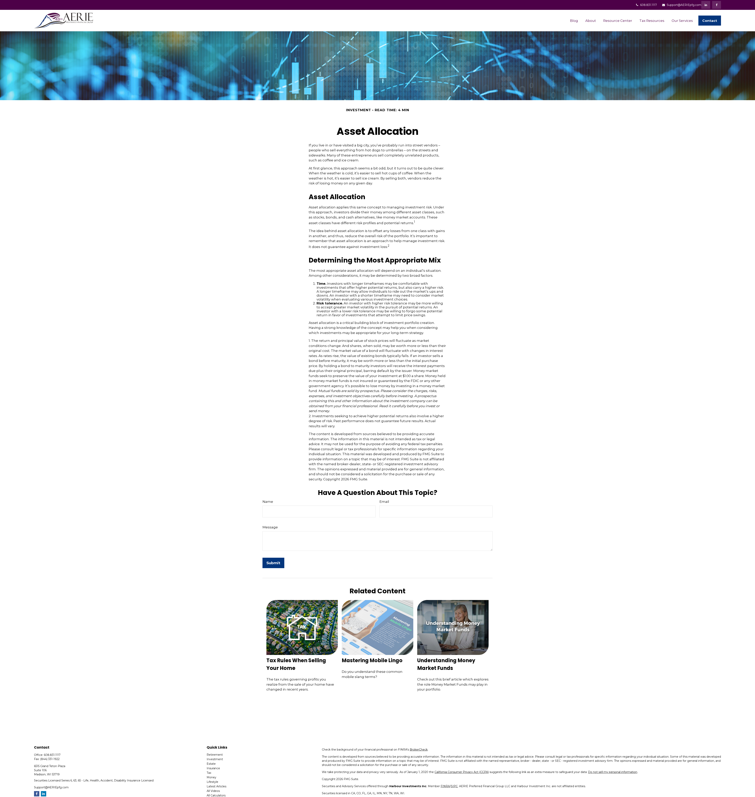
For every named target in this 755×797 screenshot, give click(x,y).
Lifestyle (212, 782)
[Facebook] (716, 5)
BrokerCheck (419, 749)
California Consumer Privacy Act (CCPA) (462, 772)
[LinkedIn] (705, 5)
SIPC (454, 786)
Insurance (213, 768)
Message (270, 527)
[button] (574, 20)
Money (211, 777)
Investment (215, 759)
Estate (211, 764)
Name (267, 502)
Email (384, 502)
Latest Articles (216, 786)
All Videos (213, 791)
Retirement (215, 754)
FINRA (445, 786)
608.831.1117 (648, 5)
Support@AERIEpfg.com (684, 5)
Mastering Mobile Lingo (372, 660)
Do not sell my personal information (612, 772)
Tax (209, 773)
